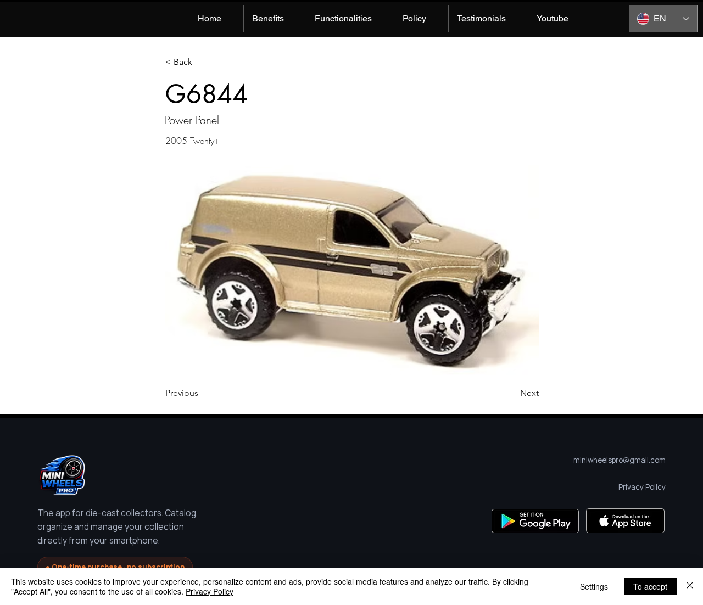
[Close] (689, 586)
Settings (594, 586)
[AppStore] (625, 520)
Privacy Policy (209, 591)
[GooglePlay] (535, 521)
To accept (650, 586)
